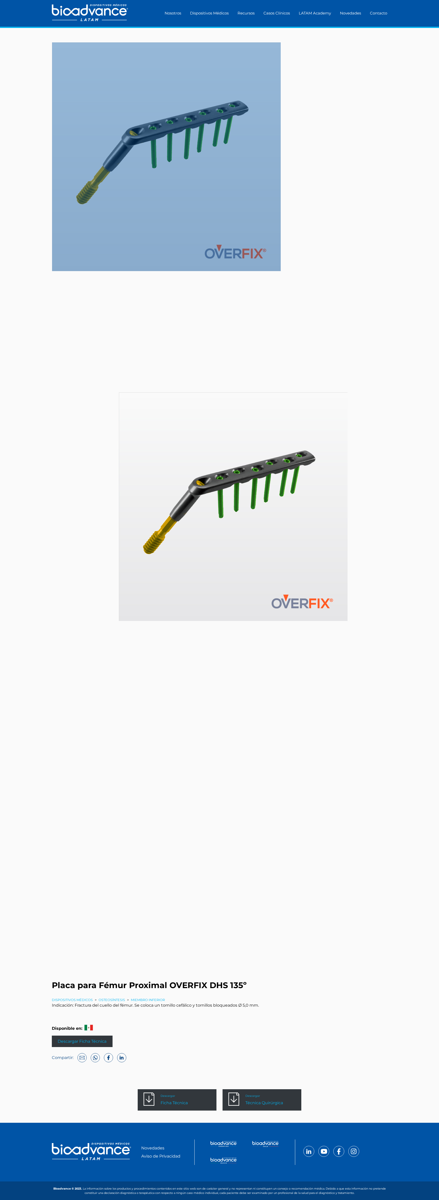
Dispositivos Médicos (209, 13)
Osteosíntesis (112, 1000)
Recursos (246, 13)
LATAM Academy (315, 13)
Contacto (378, 13)
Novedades (350, 13)
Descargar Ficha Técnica (82, 1041)
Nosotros (173, 13)
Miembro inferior (148, 1000)
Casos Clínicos (276, 13)
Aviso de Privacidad (160, 1156)
